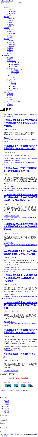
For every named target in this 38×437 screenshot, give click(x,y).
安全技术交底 (15, 62)
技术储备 (6, 39)
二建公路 (6, 412)
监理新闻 (34, 158)
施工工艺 (10, 48)
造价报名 (12, 160)
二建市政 (6, 406)
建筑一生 (13, 434)
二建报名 (18, 158)
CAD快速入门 (15, 88)
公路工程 (10, 99)
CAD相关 (14, 86)
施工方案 (10, 59)
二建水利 (6, 408)
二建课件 (9, 390)
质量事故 (13, 13)
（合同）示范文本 (12, 77)
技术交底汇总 (11, 61)
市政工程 (10, 97)
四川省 (17, 216)
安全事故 (13, 11)
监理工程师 (10, 24)
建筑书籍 (10, 51)
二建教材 (3, 390)
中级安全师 (10, 26)
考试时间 (6, 160)
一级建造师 (10, 18)
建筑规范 (10, 29)
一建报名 (6, 158)
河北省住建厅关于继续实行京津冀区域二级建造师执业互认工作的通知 (20, 123)
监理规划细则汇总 (16, 70)
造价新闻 (18, 160)
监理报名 (29, 158)
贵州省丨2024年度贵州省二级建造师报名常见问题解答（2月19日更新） (20, 278)
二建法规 (6, 401)
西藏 (16, 371)
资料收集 (6, 55)
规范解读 (10, 37)
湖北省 (17, 267)
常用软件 (10, 81)
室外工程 (10, 95)
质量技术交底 (15, 64)
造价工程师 (10, 22)
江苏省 (11, 243)
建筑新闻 (6, 7)
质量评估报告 (15, 72)
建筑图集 (10, 31)
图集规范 (6, 28)
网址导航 (6, 103)
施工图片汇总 (11, 79)
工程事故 (10, 9)
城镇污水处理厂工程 (13, 101)
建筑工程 (10, 94)
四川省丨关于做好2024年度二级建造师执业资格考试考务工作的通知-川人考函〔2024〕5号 (20, 197)
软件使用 (13, 84)
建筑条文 (10, 35)
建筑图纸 (10, 90)
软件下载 (13, 83)
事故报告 (10, 15)
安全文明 (10, 40)
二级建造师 (10, 20)
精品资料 (10, 105)
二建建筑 (6, 404)
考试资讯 (6, 17)
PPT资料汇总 (11, 75)
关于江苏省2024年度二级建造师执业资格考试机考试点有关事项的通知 (20, 226)
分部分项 (6, 92)
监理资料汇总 (11, 68)
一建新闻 (12, 158)
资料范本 (10, 57)
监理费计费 (14, 73)
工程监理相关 (11, 46)
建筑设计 (10, 50)
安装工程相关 (11, 42)
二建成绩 (6, 186)
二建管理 (6, 403)
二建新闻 (6, 138)
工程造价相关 (11, 44)
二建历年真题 (24, 390)
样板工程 (10, 53)
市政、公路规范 (12, 33)
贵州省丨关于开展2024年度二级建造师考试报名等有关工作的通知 (20, 305)
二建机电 (6, 410)
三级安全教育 (15, 66)
